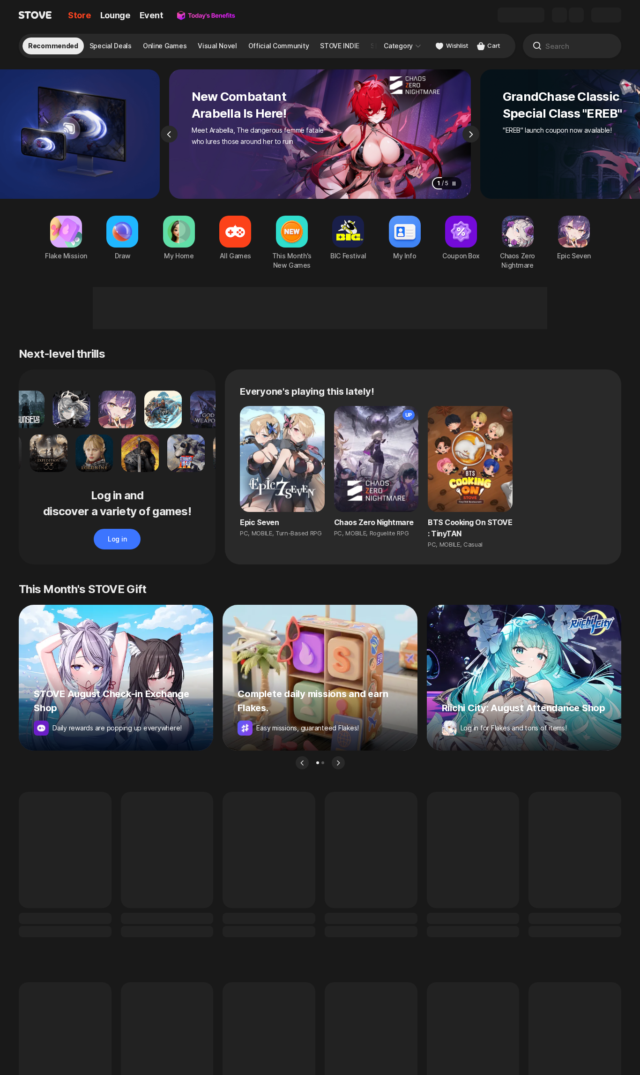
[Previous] (169, 134)
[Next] (470, 134)
